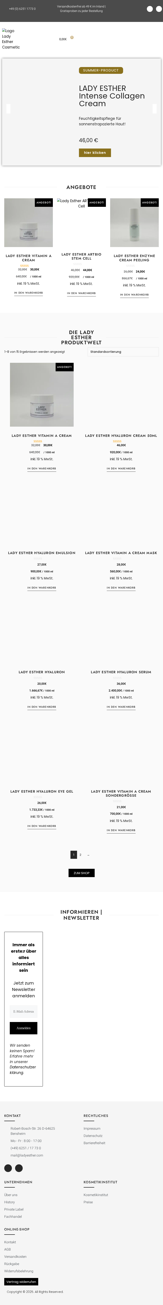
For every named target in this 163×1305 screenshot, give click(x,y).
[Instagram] (159, 9)
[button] (127, 39)
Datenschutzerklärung (23, 1070)
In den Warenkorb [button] (28, 293)
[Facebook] (150, 9)
